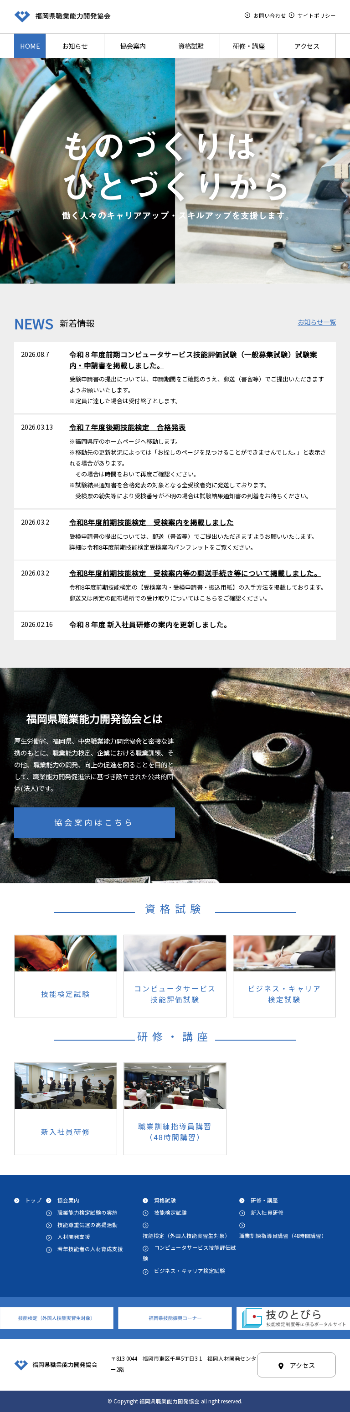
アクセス (306, 45)
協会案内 (133, 45)
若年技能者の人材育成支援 (90, 1248)
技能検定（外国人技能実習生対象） (186, 1235)
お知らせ (75, 45)
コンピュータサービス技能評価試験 (189, 1253)
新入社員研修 (267, 1212)
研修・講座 (249, 45)
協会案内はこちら (94, 822)
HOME (30, 45)
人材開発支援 (73, 1236)
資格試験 (191, 45)
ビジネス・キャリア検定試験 (192, 1270)
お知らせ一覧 (317, 321)
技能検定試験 (170, 1212)
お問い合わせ (269, 15)
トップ (33, 1200)
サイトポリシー (317, 15)
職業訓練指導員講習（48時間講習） (283, 1235)
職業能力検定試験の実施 (87, 1212)
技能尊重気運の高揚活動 (87, 1224)
